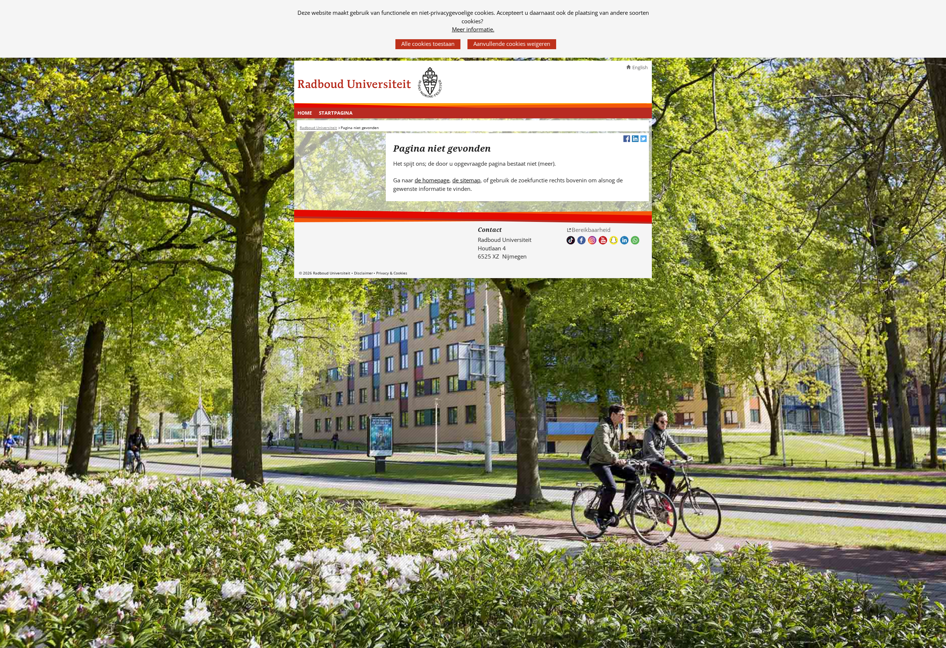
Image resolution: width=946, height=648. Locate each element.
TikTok (570, 240)
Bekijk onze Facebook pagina (581, 240)
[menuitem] (305, 113)
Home (304, 112)
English (640, 67)
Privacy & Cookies (391, 273)
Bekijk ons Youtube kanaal (603, 240)
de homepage (432, 180)
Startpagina (336, 112)
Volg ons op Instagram (592, 240)
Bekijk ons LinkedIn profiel (624, 240)
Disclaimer (363, 273)
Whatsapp (635, 240)
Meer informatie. (473, 29)
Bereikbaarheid (591, 229)
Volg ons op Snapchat (613, 240)
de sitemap (466, 180)
